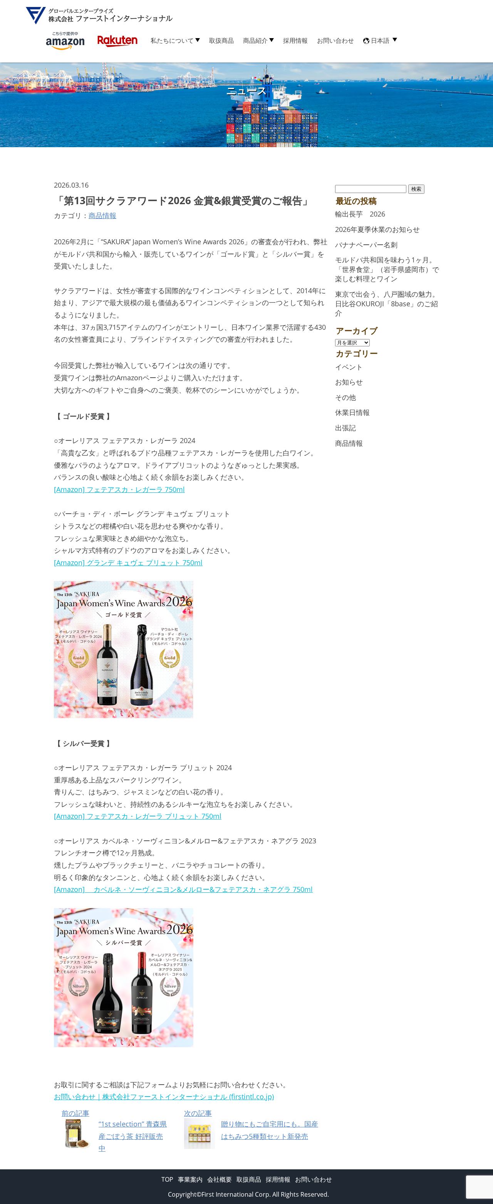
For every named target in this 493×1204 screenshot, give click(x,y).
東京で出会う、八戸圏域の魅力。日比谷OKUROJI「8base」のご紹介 (387, 303)
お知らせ (349, 381)
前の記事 (114, 1130)
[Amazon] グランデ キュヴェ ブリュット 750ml (128, 562)
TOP (167, 1179)
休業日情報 (352, 412)
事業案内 (190, 1179)
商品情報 (102, 215)
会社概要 (219, 1179)
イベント (349, 366)
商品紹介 (255, 40)
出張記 (345, 427)
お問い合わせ (335, 40)
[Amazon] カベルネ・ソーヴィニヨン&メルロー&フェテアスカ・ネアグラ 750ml (183, 889)
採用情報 (295, 40)
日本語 (380, 40)
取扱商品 (221, 40)
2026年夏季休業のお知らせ (377, 229)
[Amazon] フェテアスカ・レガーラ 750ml (119, 489)
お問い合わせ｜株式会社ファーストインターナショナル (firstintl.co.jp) (164, 1096)
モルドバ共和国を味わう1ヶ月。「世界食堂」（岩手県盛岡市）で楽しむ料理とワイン (387, 269)
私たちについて (172, 40)
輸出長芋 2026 (360, 213)
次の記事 (251, 1124)
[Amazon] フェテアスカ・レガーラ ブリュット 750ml (137, 816)
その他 (345, 397)
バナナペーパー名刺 (366, 244)
